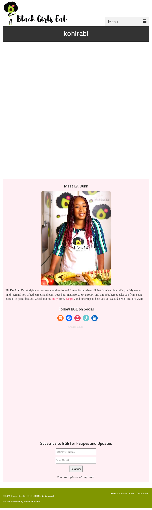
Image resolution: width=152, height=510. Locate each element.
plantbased (38, 172)
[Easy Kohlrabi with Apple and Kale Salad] (76, 85)
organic (31, 172)
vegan (51, 172)
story (55, 298)
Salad (46, 172)
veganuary (58, 172)
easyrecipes (12, 172)
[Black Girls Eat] (76, 13)
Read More (58, 160)
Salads (21, 135)
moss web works (32, 501)
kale (18, 172)
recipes (70, 298)
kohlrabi (24, 172)
